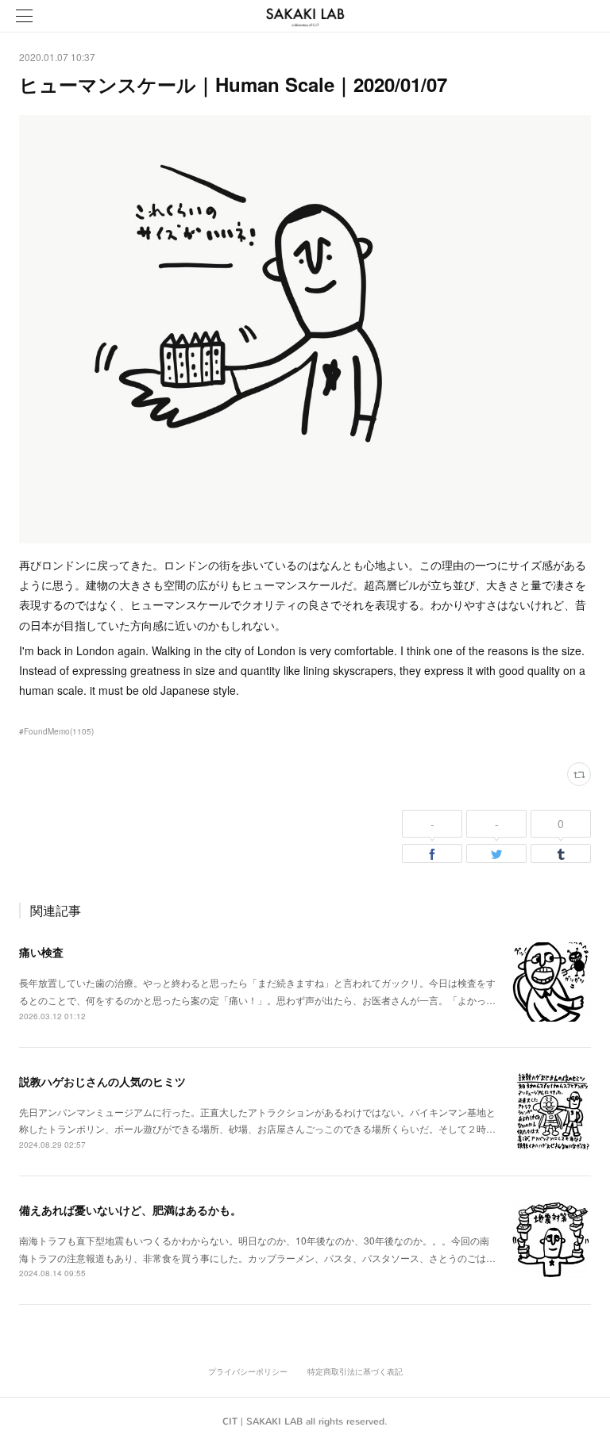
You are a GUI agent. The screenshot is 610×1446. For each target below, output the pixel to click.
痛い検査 (41, 952)
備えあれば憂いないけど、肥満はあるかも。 (130, 1210)
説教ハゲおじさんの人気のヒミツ (102, 1081)
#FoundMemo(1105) (56, 731)
